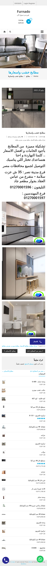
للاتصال (35, 341)
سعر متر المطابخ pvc (34, 351)
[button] (40, 559)
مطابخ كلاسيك (34, 140)
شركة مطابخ (42, 140)
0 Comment (31, 137)
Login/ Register (29, 3)
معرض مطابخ (18, 140)
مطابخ (19, 137)
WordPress (23, 564)
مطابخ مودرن (26, 140)
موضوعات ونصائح (12, 137)
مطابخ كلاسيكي (10, 351)
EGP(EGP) (18, 3)
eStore (30, 562)
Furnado (23, 11)
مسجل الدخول (28, 364)
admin (41, 137)
